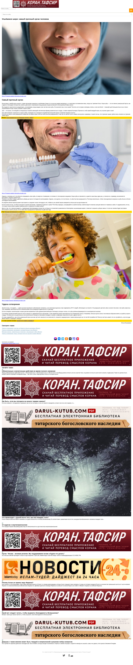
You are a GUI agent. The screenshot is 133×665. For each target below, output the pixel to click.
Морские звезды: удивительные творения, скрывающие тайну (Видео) (22, 331)
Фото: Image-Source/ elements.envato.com (13, 300)
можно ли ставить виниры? (25, 320)
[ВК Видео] (77, 338)
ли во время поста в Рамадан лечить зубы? (19, 117)
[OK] (66, 338)
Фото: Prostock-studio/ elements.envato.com (14, 96)
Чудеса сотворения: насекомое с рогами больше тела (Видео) (19, 330)
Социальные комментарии (10, 343)
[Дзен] (70, 338)
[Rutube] (55, 338)
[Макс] (74, 338)
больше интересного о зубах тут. (15, 211)
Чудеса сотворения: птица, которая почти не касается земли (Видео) (21, 333)
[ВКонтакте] (59, 338)
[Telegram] (62, 338)
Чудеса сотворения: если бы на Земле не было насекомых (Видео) (21, 328)
